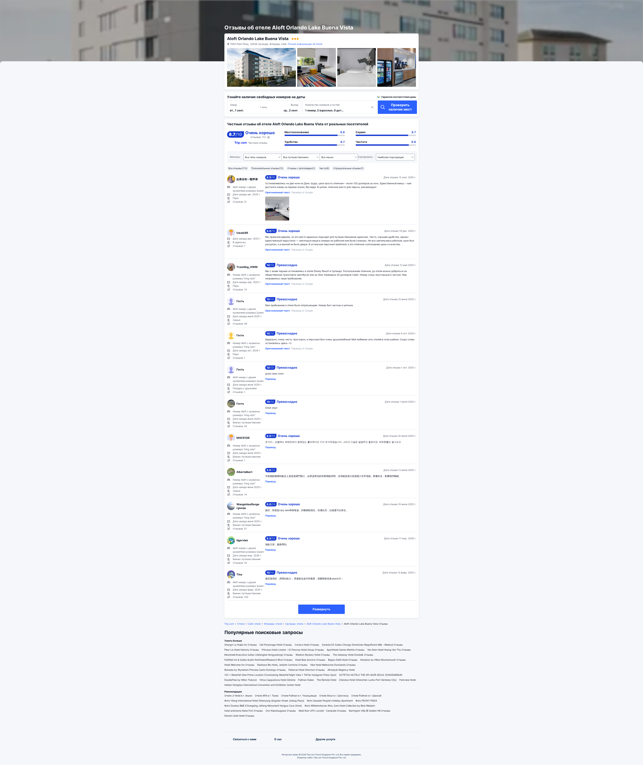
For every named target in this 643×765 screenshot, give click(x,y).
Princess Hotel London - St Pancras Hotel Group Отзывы (293, 649)
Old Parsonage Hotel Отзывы (276, 644)
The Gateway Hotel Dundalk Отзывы (353, 654)
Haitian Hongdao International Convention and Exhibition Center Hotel (262, 684)
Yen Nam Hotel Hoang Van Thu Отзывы (389, 649)
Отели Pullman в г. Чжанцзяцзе (299, 695)
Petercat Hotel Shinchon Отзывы (307, 669)
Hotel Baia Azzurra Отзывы (310, 659)
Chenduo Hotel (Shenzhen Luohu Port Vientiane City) (368, 679)
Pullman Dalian (306, 679)
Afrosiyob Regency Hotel (341, 669)
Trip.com (229, 623)
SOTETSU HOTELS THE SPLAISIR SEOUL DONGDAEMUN (370, 674)
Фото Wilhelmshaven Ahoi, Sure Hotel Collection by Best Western (340, 705)
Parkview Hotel (407, 679)
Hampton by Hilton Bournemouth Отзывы (383, 659)
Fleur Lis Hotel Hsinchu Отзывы (241, 649)
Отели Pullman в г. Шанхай (366, 695)
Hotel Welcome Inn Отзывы (239, 664)
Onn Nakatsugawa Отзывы (281, 710)
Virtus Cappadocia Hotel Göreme (277, 679)
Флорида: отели (273, 623)
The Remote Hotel (326, 679)
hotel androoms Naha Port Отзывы (243, 710)
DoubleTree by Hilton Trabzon (240, 679)
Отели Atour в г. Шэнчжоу (334, 695)
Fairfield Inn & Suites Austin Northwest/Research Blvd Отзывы (258, 659)
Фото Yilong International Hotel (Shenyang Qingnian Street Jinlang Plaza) (264, 700)
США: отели (254, 623)
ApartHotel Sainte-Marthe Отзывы (346, 649)
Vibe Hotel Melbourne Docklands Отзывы (333, 664)
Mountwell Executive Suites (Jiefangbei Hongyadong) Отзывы (258, 654)
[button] (450, 5)
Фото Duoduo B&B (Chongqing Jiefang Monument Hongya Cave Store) (263, 705)
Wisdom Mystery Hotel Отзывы (313, 654)
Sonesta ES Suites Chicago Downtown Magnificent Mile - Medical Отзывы (362, 644)
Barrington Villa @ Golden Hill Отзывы (369, 710)
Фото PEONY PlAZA (366, 700)
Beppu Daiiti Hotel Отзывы (343, 659)
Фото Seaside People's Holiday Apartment (330, 700)
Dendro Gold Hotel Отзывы (239, 715)
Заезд (233, 104)
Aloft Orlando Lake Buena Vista (324, 623)
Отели (240, 623)
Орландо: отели (294, 623)
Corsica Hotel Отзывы (307, 644)
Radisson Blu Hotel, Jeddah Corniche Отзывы (282, 664)
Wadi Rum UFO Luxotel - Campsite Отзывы (322, 710)
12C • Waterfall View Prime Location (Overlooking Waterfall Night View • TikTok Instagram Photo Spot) (280, 674)
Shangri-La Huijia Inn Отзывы (240, 644)
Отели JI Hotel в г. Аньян (238, 695)
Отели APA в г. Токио (266, 695)
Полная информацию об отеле (305, 44)
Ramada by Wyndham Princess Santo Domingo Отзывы (255, 669)
